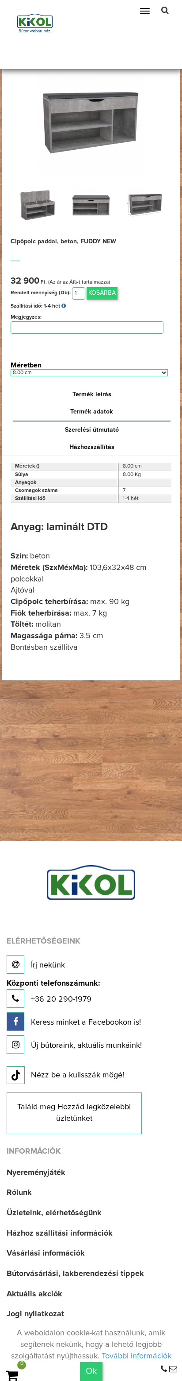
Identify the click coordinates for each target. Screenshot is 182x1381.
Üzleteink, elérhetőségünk (54, 1213)
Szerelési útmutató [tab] (92, 430)
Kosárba (102, 293)
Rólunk (19, 1193)
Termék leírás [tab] (91, 394)
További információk (136, 1356)
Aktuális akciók (34, 1294)
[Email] (173, 1369)
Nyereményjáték (36, 1173)
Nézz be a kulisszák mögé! (77, 1075)
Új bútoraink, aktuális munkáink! (85, 1045)
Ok (91, 1371)
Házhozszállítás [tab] (91, 447)
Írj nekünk (47, 965)
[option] (37, 205)
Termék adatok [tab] (91, 412)
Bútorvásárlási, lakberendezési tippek (75, 1274)
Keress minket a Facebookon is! (85, 1022)
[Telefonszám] (164, 1369)
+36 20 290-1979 (53, 991)
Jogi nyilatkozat (35, 1314)
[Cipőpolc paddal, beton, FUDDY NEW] (91, 122)
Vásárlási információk (46, 1253)
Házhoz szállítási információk (60, 1233)
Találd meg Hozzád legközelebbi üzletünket (74, 1113)
